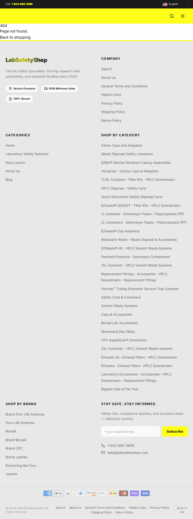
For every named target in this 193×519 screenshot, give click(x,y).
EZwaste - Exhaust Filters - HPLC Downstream (136, 366)
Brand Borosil (16, 440)
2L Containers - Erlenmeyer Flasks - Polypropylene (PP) (144, 222)
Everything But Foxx (21, 465)
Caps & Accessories (116, 314)
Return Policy (111, 120)
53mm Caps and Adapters (121, 145)
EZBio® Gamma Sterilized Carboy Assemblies (136, 163)
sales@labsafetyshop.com (127, 453)
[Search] (172, 16)
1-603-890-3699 (120, 445)
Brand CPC (14, 448)
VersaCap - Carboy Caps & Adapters (129, 171)
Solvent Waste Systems (119, 306)
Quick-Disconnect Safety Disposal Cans (131, 197)
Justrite (11, 474)
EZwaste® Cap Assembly (120, 231)
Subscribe (175, 431)
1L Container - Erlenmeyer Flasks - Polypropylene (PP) (142, 214)
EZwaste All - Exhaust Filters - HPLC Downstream (139, 357)
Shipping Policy (113, 112)
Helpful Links (111, 95)
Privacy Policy (112, 103)
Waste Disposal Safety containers (127, 154)
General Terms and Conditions (124, 86)
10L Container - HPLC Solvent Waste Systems (136, 265)
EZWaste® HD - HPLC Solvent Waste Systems (136, 248)
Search (106, 69)
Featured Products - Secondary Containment (135, 257)
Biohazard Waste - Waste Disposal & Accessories (139, 239)
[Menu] (182, 16)
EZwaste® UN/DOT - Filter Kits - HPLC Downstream (140, 205)
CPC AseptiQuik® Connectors (124, 340)
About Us (108, 78)
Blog (9, 179)
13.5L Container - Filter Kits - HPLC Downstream (138, 179)
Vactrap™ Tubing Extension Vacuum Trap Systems (139, 289)
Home (10, 145)
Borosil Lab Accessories (119, 323)
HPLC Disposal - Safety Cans (123, 188)
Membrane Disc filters (118, 332)
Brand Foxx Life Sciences (25, 414)
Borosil (11, 431)
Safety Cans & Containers (121, 297)
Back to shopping (15, 37)
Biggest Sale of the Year (119, 389)
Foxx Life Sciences (20, 423)
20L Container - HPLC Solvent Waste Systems (136, 348)
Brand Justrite (16, 457)
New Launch (15, 163)
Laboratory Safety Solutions (27, 154)
